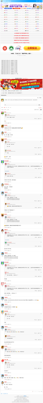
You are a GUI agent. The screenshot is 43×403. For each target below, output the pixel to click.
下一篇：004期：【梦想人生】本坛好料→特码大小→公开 (11, 90)
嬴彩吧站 (16, 19)
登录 (37, 1)
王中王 (17, 23)
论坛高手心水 (5, 3)
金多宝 (38, 26)
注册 (39, 1)
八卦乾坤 (37, 30)
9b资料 (17, 17)
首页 (1, 3)
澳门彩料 (27, 12)
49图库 (6, 17)
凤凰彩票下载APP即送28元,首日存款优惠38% (21, 40)
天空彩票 (27, 10)
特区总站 (6, 10)
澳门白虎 (27, 30)
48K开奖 (17, 12)
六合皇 (6, 26)
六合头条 (16, 30)
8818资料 (16, 21)
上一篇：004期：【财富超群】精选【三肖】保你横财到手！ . (12, 92)
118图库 (37, 17)
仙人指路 (6, 30)
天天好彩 (6, 19)
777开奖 (27, 23)
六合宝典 (27, 28)
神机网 (27, 26)
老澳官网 (16, 14)
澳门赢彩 (27, 17)
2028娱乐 (37, 10)
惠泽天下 (37, 21)
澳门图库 (37, 12)
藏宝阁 (17, 26)
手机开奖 (6, 12)
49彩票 (38, 14)
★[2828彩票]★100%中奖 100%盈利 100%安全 (21, 42)
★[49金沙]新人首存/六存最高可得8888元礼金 (21, 35)
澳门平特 (6, 21)
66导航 (38, 23)
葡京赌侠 (16, 28)
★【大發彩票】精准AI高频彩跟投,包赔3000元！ (21, 37)
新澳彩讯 (37, 28)
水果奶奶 (37, 19)
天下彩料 (27, 19)
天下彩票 (16, 10)
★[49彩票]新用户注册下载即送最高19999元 (21, 33)
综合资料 (6, 23)
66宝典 (27, 21)
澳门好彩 (6, 14)
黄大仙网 (27, 14)
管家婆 (6, 28)
